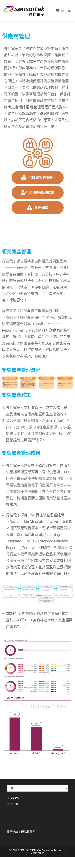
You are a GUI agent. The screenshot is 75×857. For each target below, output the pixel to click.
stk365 (15, 798)
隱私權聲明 (28, 832)
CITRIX (15, 804)
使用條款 (12, 832)
